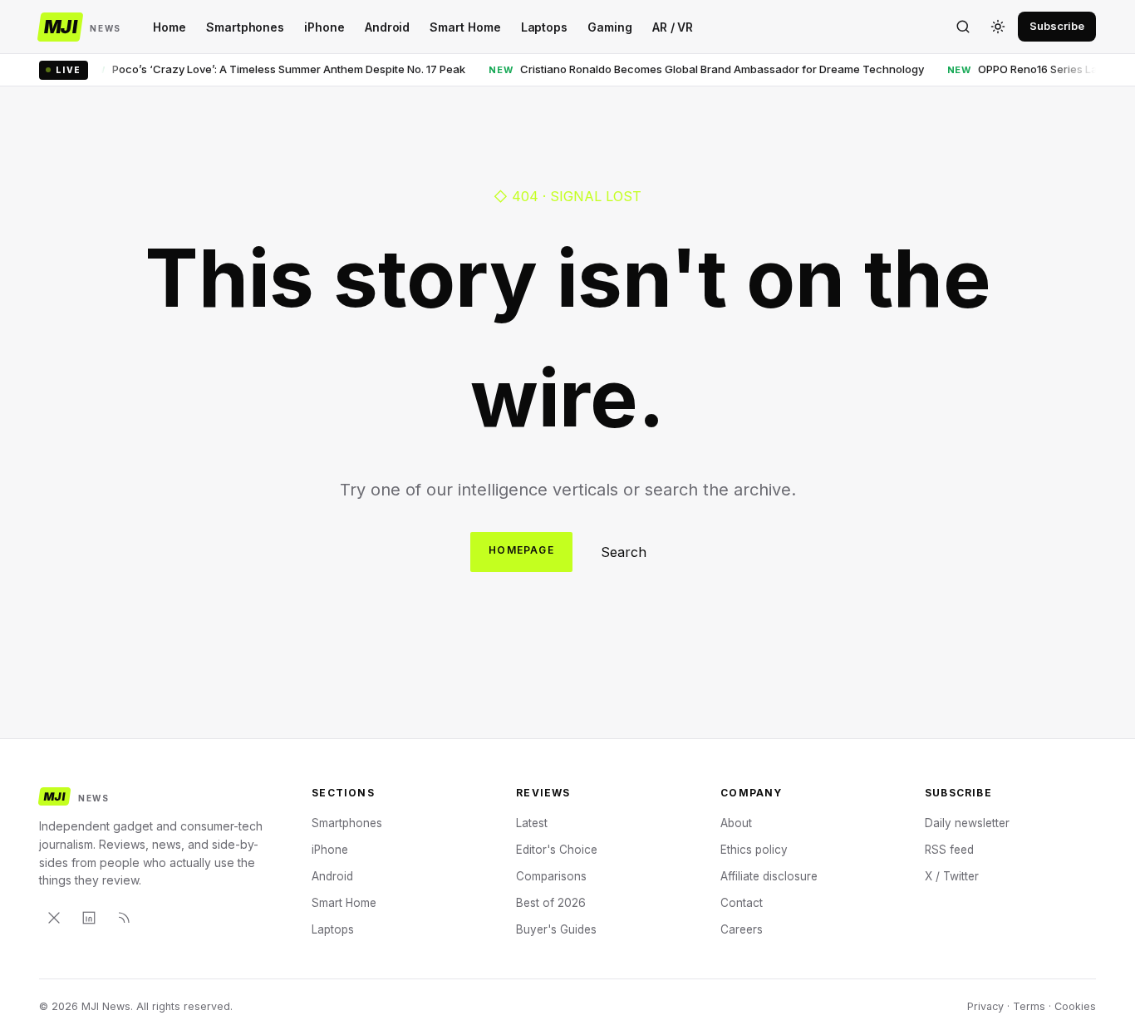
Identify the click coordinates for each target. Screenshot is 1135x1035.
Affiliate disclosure (769, 876)
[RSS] (124, 918)
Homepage (521, 550)
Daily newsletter (967, 823)
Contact (741, 902)
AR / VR (673, 27)
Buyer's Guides (556, 929)
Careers (741, 929)
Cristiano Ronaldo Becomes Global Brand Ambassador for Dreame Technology (694, 69)
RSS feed (949, 849)
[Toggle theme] (998, 27)
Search (623, 552)
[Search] (963, 27)
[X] (54, 918)
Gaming (609, 27)
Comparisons (551, 876)
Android (387, 27)
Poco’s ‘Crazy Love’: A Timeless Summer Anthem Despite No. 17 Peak (261, 69)
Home (169, 27)
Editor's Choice (556, 849)
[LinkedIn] (89, 918)
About (736, 823)
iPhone (324, 27)
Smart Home (465, 27)
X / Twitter (952, 876)
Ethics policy (754, 849)
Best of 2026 (551, 902)
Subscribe (1056, 25)
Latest (532, 823)
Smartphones (245, 27)
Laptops (544, 27)
